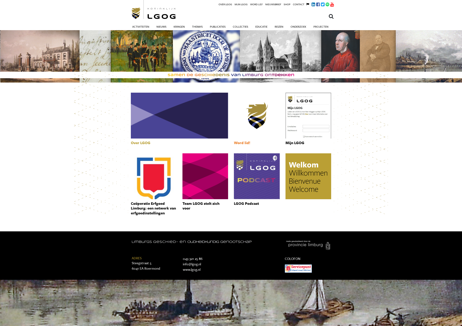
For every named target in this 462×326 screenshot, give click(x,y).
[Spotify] (325, 4)
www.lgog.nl (192, 269)
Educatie (261, 27)
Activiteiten (140, 27)
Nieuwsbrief (273, 4)
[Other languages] (306, 4)
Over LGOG (225, 4)
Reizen (279, 27)
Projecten (320, 27)
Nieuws (161, 27)
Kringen (179, 27)
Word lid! (256, 4)
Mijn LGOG (241, 4)
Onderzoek (298, 27)
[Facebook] (316, 4)
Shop (287, 4)
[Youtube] (330, 4)
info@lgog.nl (192, 264)
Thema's (197, 27)
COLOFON (292, 258)
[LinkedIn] (311, 4)
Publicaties (218, 27)
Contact (298, 4)
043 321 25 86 (192, 258)
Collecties (240, 27)
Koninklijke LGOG (161, 9)
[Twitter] (320, 4)
